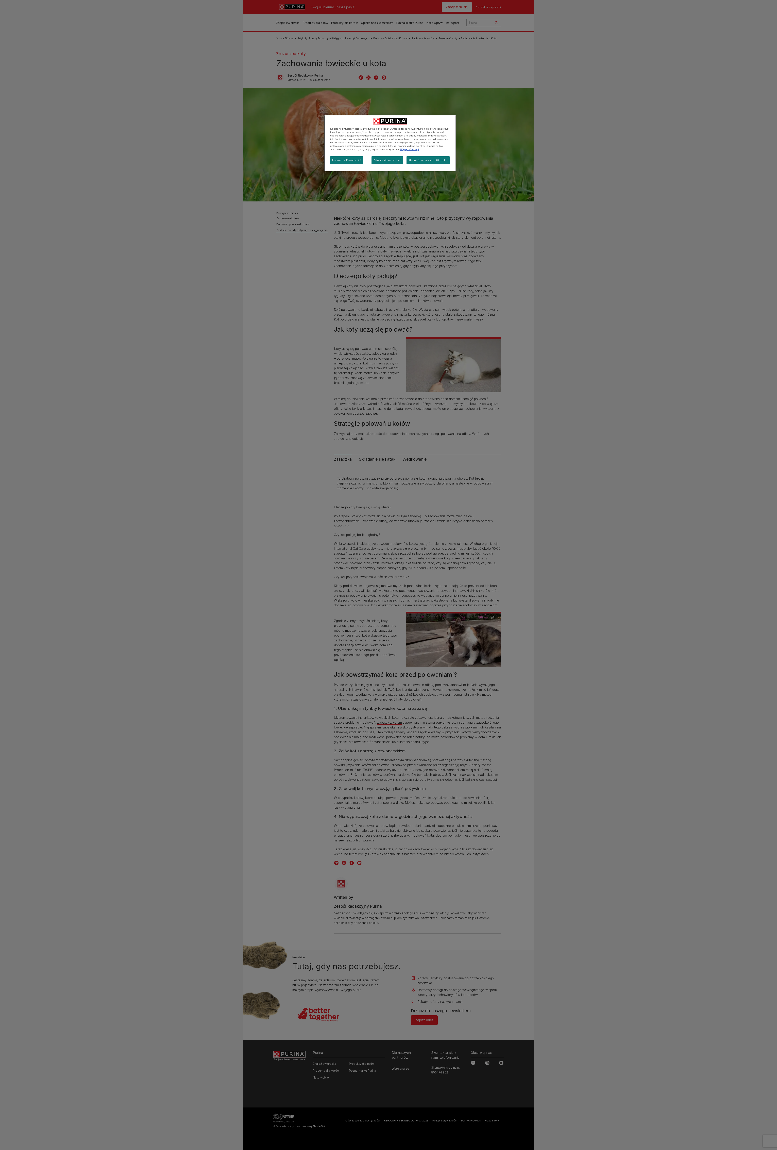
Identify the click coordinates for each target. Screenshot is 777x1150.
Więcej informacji (409, 149)
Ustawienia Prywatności (346, 160)
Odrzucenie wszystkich (387, 160)
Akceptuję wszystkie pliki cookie (428, 160)
